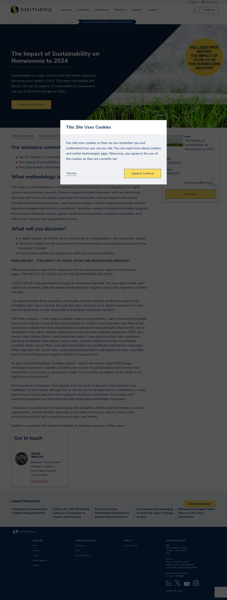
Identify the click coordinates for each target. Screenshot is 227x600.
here (104, 153)
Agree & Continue (142, 173)
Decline (71, 173)
